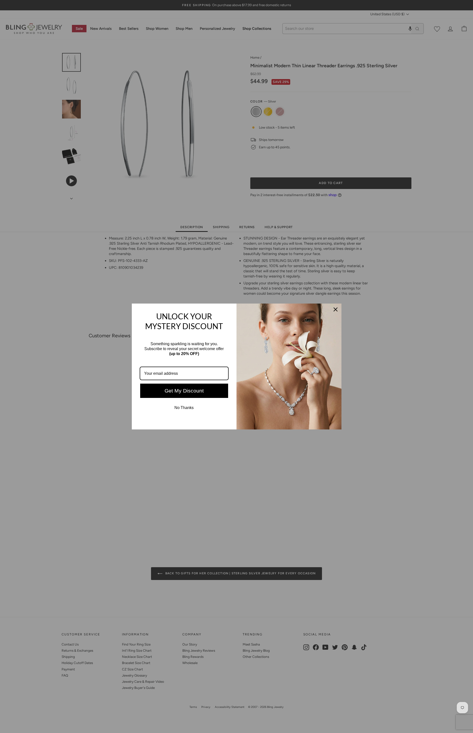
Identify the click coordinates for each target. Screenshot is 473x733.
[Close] (335, 309)
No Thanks (184, 408)
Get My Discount (184, 390)
